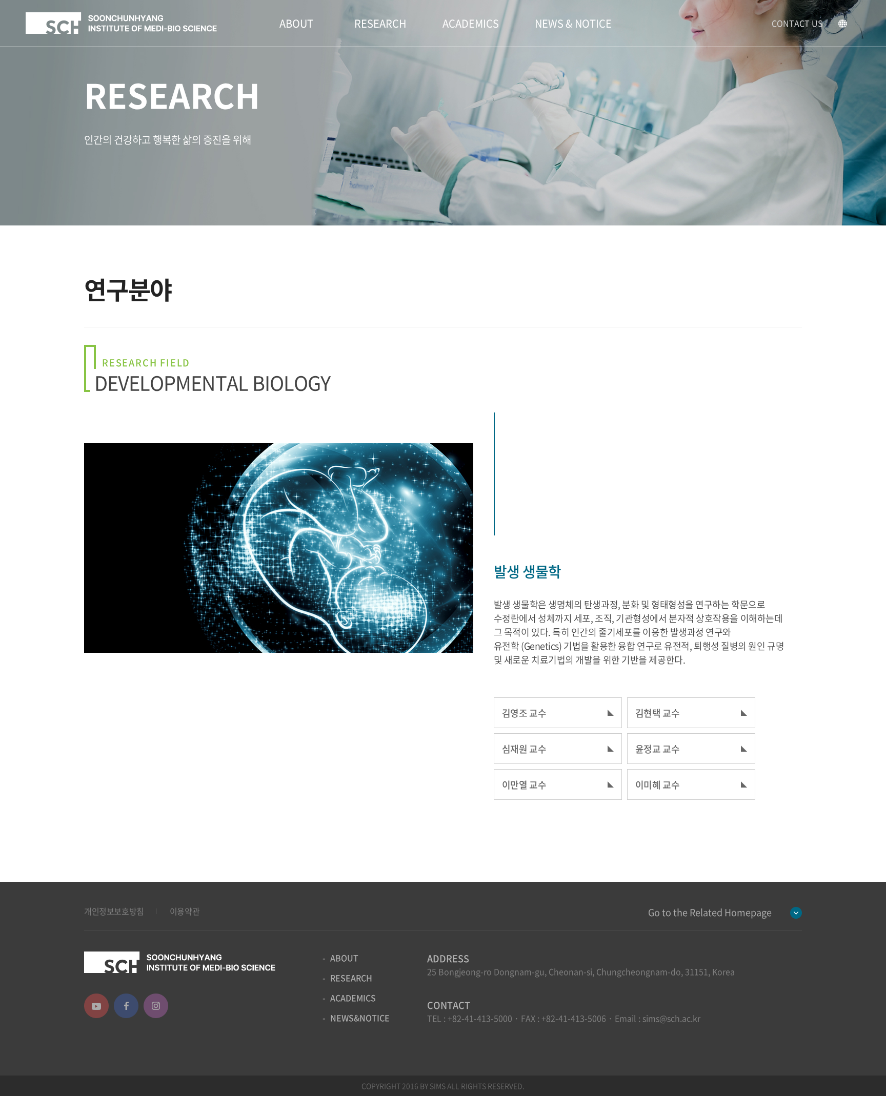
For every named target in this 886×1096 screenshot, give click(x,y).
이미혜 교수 (657, 785)
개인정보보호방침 (114, 911)
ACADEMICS (470, 23)
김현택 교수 (657, 713)
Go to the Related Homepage (710, 912)
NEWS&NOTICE (360, 1017)
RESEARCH (380, 23)
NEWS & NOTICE (573, 23)
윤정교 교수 (657, 749)
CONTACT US (797, 23)
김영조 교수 (524, 713)
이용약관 (184, 911)
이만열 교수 (524, 785)
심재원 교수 (524, 749)
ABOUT (296, 23)
